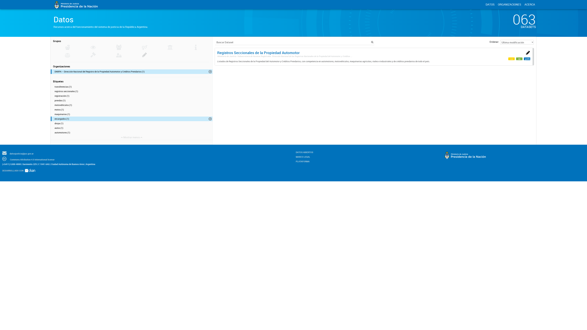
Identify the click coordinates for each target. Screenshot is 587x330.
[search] (372, 42)
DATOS (490, 4)
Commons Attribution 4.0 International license (32, 159)
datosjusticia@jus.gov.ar (22, 153)
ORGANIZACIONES (509, 4)
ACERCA (529, 4)
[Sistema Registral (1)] (144, 56)
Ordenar (493, 41)
